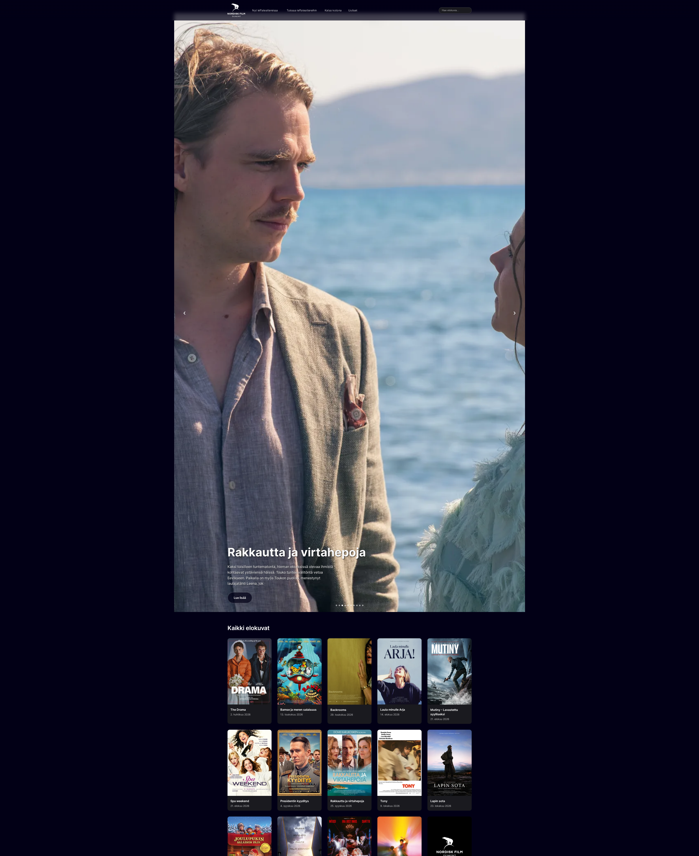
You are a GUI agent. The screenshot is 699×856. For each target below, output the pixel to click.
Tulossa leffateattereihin (302, 10)
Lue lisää (240, 598)
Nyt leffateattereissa (265, 10)
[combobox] (455, 10)
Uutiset (352, 10)
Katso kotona (333, 10)
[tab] (336, 605)
